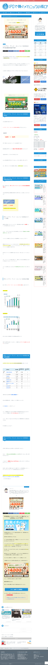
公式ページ (43, 81)
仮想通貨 (28, 12)
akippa (40, 55)
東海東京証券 (8, 379)
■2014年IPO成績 (42, 146)
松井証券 (8, 387)
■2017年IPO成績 (36, 145)
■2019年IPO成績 (36, 144)
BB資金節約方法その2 (21, 656)
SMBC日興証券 (9, 372)
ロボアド (20, 12)
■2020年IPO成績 (42, 143)
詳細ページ (37, 81)
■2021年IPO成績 (36, 143)
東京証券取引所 (36, 655)
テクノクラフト (40, 52)
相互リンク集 (36, 658)
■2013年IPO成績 (36, 147)
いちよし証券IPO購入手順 (22, 657)
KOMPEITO (40, 44)
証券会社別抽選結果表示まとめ (22, 658)
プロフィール (36, 13)
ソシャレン (13, 12)
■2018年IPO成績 (42, 144)
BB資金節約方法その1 (21, 655)
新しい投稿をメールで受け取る (8, 636)
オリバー (40, 47)
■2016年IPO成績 (42, 145)
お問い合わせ (44, 13)
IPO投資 (5, 12)
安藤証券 (8, 381)
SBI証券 (7, 376)
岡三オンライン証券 (10, 383)
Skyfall (40, 49)
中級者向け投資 (6, 648)
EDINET (35, 657)
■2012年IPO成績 (42, 147)
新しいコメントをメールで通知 (8, 634)
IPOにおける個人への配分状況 (39, 656)
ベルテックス (40, 50)
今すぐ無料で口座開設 (16, 589)
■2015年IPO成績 (36, 146)
